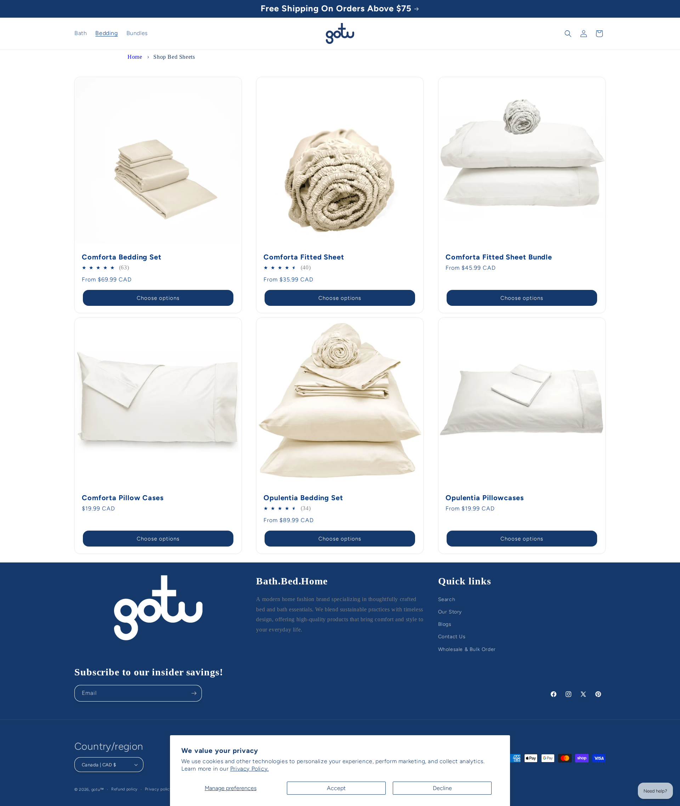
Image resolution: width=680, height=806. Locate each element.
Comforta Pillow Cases (123, 497)
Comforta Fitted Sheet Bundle (499, 257)
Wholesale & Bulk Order (467, 649)
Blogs (445, 624)
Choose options (158, 298)
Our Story (450, 612)
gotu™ (97, 789)
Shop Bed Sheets (174, 57)
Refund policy (124, 789)
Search (446, 599)
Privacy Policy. (249, 768)
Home (135, 57)
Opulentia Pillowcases (485, 497)
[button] (568, 33)
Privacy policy (158, 789)
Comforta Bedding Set (122, 257)
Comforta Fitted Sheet (304, 257)
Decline (442, 788)
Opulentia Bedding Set (303, 497)
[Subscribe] (194, 693)
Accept (336, 788)
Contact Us (452, 637)
